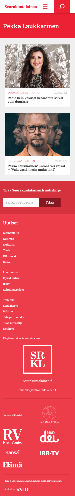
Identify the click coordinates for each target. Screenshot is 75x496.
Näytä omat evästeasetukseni (22, 338)
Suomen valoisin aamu (24, 92)
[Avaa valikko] (45, 6)
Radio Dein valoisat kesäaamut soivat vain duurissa (35, 99)
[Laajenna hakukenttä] (62, 6)
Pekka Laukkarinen (21, 161)
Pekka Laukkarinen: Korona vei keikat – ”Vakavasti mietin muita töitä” (36, 168)
